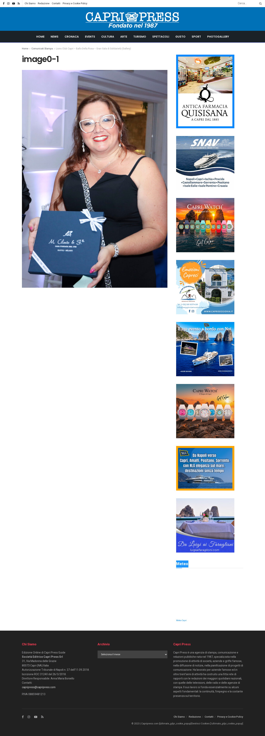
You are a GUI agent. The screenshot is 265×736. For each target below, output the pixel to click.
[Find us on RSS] (19, 3)
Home (40, 37)
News (54, 37)
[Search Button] (259, 3)
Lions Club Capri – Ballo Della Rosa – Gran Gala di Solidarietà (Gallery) (93, 48)
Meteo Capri (181, 620)
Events (90, 37)
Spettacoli (160, 37)
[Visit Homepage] (132, 18)
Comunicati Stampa (42, 48)
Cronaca (72, 37)
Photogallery (218, 37)
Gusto (180, 37)
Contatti (56, 3)
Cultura (107, 37)
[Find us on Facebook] (3, 3)
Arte (123, 37)
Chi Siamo (30, 3)
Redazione (43, 3)
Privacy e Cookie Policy (75, 3)
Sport (196, 37)
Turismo (139, 37)
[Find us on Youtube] (13, 3)
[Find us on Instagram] (8, 3)
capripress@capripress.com (38, 687)
